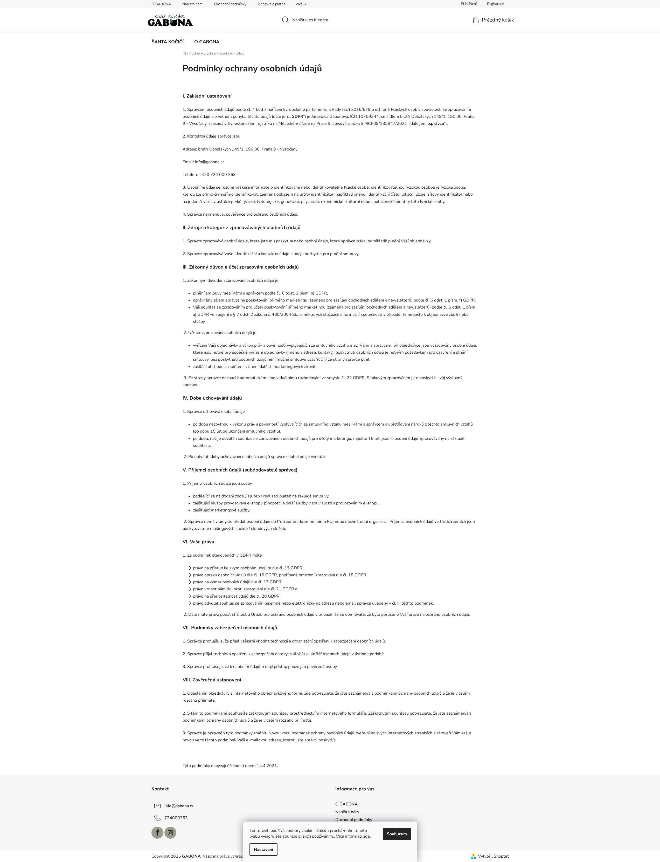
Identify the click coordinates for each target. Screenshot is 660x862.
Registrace (495, 3)
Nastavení (263, 849)
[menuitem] (167, 42)
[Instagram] (170, 833)
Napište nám (192, 4)
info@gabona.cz (178, 806)
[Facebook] (157, 833)
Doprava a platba (271, 4)
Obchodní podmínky (230, 4)
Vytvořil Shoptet (493, 856)
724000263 (176, 817)
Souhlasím (397, 834)
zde (366, 836)
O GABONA (161, 4)
